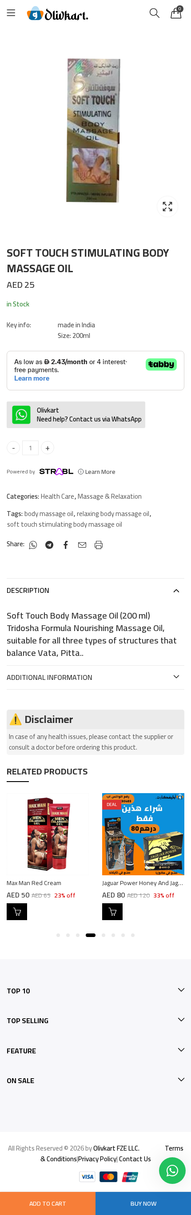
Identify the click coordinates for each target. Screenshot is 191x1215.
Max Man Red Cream (34, 883)
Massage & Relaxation (110, 496)
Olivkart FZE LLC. (116, 1148)
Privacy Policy (97, 1158)
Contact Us (135, 1158)
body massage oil (48, 513)
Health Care (57, 496)
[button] (58, 935)
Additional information (49, 677)
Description (28, 590)
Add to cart (47, 1203)
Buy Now (143, 1203)
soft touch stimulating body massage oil (64, 524)
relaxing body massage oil (113, 513)
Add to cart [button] (17, 911)
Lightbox (167, 206)
